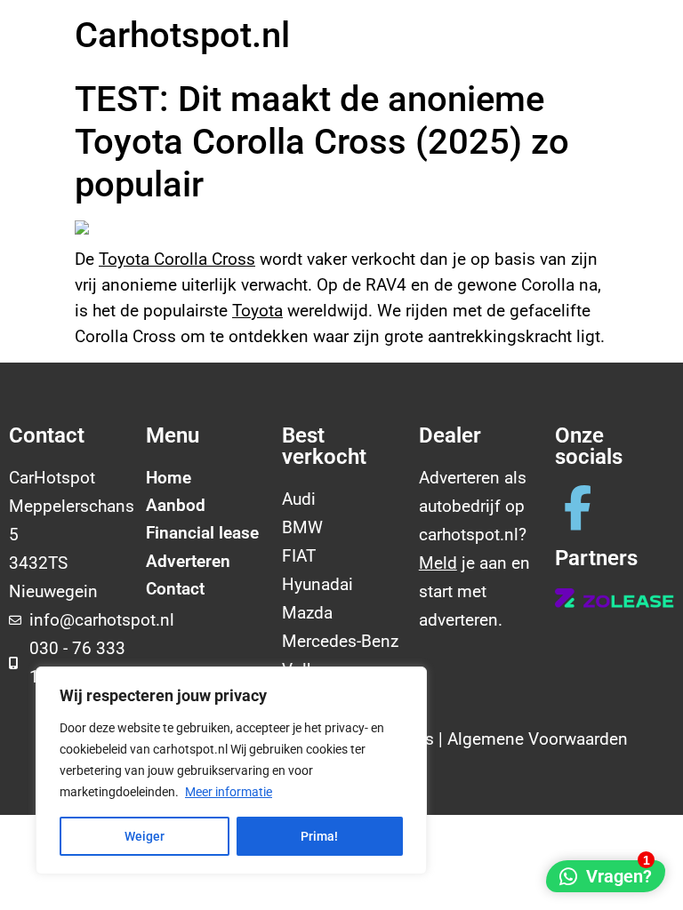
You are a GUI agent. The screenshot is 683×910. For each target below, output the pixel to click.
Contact (175, 589)
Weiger (145, 836)
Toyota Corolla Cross (177, 259)
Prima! (319, 836)
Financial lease (202, 533)
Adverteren (188, 561)
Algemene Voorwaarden (537, 739)
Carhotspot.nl (182, 35)
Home (168, 477)
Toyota (257, 310)
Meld (438, 563)
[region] (231, 770)
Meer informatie (228, 792)
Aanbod (175, 505)
